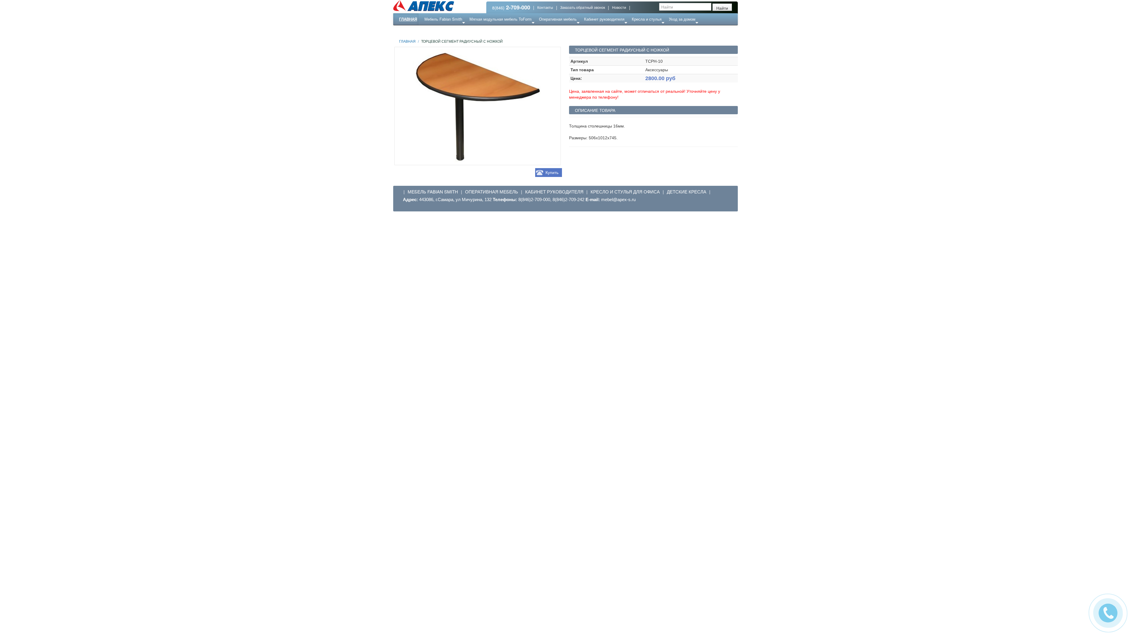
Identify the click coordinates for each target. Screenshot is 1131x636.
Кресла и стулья (647, 19)
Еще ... (435, 31)
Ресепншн (457, 31)
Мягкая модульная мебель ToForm (500, 19)
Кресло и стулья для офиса (625, 192)
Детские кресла (686, 192)
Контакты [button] (545, 7)
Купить (551, 172)
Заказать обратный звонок (582, 7)
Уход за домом (682, 19)
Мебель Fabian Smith (443, 19)
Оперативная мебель (558, 19)
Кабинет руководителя (604, 19)
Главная (408, 19)
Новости (619, 7)
